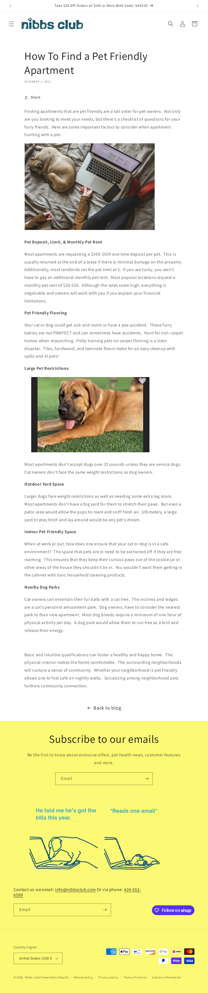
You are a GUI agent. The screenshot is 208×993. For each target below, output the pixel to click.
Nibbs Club (32, 977)
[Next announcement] (197, 6)
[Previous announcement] (11, 6)
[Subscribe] (146, 778)
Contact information (166, 977)
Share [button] (36, 97)
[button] (11, 24)
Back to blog (107, 708)
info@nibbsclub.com (75, 889)
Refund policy (83, 977)
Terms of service (135, 977)
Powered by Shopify (55, 977)
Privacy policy (108, 977)
